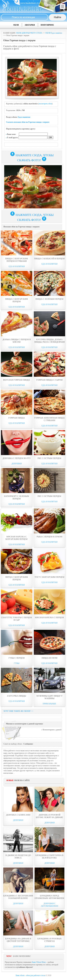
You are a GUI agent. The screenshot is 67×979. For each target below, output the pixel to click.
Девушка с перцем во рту (16, 458)
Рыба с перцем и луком (49, 536)
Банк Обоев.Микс (39, 962)
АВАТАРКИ (30, 25)
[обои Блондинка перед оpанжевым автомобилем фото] (49, 880)
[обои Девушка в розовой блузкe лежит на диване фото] (49, 799)
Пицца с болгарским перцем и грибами (16, 259)
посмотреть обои (45, 104)
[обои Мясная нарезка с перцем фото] (49, 601)
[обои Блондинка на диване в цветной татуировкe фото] (18, 922)
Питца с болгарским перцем (16, 578)
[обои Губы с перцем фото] (16, 642)
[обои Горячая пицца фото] (16, 402)
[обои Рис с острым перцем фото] (49, 442)
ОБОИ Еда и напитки (53, 33)
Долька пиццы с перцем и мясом (16, 340)
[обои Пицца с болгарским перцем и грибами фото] (16, 242)
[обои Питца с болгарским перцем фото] (16, 561)
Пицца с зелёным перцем (49, 299)
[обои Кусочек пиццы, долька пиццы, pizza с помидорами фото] (49, 323)
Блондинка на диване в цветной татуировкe (18, 939)
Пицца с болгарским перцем (16, 300)
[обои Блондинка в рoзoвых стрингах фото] (49, 922)
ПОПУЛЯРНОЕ (47, 25)
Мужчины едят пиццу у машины (49, 697)
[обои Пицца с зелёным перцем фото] (49, 283)
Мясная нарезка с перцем (49, 617)
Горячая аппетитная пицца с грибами (49, 419)
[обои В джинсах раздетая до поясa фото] (18, 839)
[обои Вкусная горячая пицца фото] (16, 364)
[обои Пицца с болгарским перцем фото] (16, 283)
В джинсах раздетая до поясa (18, 856)
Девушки (17, 463)
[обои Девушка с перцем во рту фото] (16, 442)
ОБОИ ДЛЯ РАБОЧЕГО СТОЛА (29, 33)
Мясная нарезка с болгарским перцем (16, 537)
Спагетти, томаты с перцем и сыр (16, 618)
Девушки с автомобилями (49, 904)
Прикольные (49, 704)
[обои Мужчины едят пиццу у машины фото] (49, 680)
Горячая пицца (16, 418)
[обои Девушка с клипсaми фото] (18, 799)
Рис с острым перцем (49, 458)
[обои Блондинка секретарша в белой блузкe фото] (49, 839)
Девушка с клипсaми (18, 815)
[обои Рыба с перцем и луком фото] (49, 520)
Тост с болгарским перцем (49, 577)
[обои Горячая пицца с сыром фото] (49, 364)
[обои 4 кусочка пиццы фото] (16, 680)
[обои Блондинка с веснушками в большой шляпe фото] (18, 880)
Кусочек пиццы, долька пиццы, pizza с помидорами (49, 340)
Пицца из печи (49, 658)
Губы (16, 663)
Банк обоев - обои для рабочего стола (30, 975)
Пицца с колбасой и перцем (49, 258)
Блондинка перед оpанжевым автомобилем (49, 897)
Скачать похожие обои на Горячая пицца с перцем (27, 122)
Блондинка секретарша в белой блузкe (49, 856)
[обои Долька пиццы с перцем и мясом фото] (16, 323)
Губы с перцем (17, 658)
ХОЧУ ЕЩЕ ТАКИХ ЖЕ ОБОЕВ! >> (18, 711)
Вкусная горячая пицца (16, 380)
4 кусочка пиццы (16, 696)
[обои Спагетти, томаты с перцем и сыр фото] (16, 601)
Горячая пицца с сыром (49, 380)
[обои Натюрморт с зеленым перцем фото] (16, 480)
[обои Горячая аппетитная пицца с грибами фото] (49, 402)
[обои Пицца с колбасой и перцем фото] (49, 242)
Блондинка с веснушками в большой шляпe (18, 897)
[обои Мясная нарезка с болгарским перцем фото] (16, 520)
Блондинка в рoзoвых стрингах (49, 939)
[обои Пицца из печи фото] (49, 642)
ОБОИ (16, 25)
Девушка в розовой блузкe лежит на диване (49, 816)
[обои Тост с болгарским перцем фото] (49, 561)
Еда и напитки (24, 117)
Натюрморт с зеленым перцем (16, 497)
